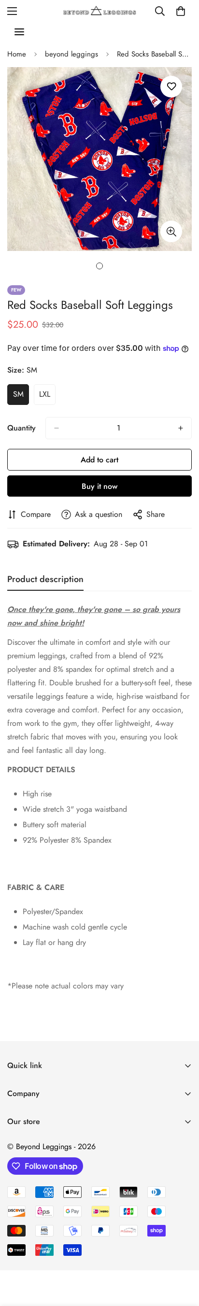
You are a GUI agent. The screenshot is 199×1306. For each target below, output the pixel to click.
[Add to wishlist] (171, 86)
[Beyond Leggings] (99, 11)
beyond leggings (71, 54)
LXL (47, 397)
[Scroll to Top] (181, 1254)
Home (16, 54)
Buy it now (99, 486)
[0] (181, 11)
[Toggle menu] (19, 32)
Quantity (21, 427)
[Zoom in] (171, 231)
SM (21, 397)
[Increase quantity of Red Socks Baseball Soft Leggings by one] (180, 428)
